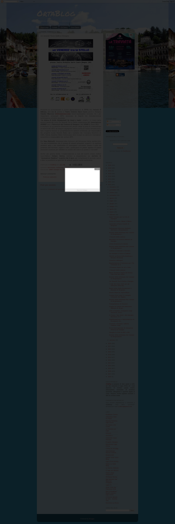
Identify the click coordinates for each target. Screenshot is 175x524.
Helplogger (85, 190)
